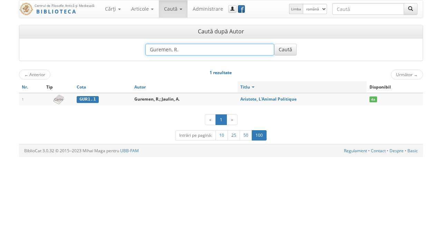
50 (245, 135)
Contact (378, 151)
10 (221, 135)
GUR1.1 (87, 99)
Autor (140, 87)
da (373, 99)
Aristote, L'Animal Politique (268, 99)
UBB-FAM (129, 151)
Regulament (355, 151)
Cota (81, 87)
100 (259, 135)
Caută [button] (171, 9)
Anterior (34, 74)
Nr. (25, 87)
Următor (407, 74)
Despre (397, 151)
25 (233, 135)
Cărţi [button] (111, 9)
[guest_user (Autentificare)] (232, 9)
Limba (296, 9)
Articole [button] (140, 9)
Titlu (245, 87)
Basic (412, 151)
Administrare (208, 9)
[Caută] (410, 9)
